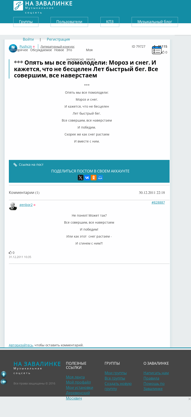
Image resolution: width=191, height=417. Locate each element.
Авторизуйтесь (21, 345)
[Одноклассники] (93, 177)
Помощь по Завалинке (154, 386)
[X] (80, 177)
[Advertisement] (89, 301)
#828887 (158, 202)
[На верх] (3, 374)
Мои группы (116, 372)
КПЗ (109, 21)
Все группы (115, 378)
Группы (26, 21)
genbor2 (26, 204)
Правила (151, 378)
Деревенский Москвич (78, 395)
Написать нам (156, 372)
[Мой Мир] (100, 177)
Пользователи (69, 21)
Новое (59, 49)
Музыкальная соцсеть (49, 5)
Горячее (21, 49)
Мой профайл (78, 382)
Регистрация (58, 39)
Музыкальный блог (154, 21)
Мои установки (79, 387)
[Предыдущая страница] (3, 381)
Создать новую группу (118, 386)
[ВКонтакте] (87, 177)
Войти (28, 39)
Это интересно (75, 49)
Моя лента (90, 49)
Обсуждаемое (41, 49)
